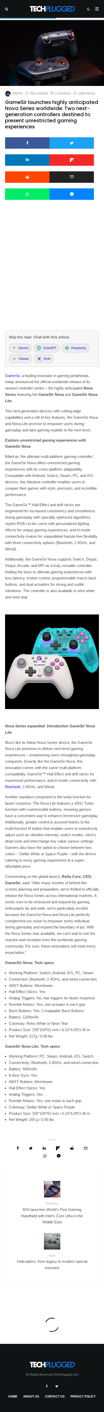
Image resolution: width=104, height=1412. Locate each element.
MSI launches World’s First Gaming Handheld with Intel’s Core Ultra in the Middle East (52, 1213)
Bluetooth (12, 787)
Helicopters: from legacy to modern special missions (52, 1262)
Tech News (39, 93)
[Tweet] (71, 143)
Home (12, 1396)
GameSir (12, 375)
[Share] (27, 143)
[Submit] (27, 177)
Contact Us (55, 1396)
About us (31, 1396)
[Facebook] (46, 1386)
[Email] (71, 177)
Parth (18, 93)
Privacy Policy (83, 1396)
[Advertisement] (52, 271)
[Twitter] (56, 1386)
